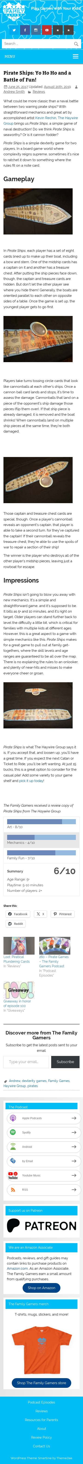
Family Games (59, 1081)
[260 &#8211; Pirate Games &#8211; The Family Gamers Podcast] (54, 946)
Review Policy (41, 1437)
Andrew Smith (14, 91)
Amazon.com (17, 1268)
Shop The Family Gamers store (41, 1383)
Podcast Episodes (41, 1402)
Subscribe (65, 1062)
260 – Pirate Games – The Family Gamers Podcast (54, 961)
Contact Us (41, 1446)
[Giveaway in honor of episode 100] (19, 990)
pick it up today (31, 781)
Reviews (39, 91)
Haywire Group (14, 1086)
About (41, 1429)
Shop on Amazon (41, 1288)
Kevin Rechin (45, 118)
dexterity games (34, 1081)
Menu (10, 56)
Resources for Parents (41, 1420)
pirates (32, 1086)
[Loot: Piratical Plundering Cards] (19, 946)
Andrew (14, 1081)
